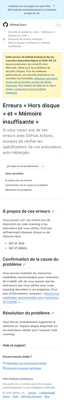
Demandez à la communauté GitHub (26, 363)
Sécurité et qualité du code (23, 31)
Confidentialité (47, 392)
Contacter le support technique (23, 368)
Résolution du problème (26, 312)
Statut (6, 396)
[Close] (54, 5)
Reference (47, 31)
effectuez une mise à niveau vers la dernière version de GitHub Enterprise (32, 82)
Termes (32, 392)
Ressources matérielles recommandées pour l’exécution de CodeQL (31, 297)
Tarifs (15, 396)
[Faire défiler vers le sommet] (56, 401)
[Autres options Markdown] (43, 166)
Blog (47, 396)
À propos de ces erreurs (26, 211)
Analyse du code (17, 35)
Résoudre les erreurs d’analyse (25, 39)
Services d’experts (31, 396)
